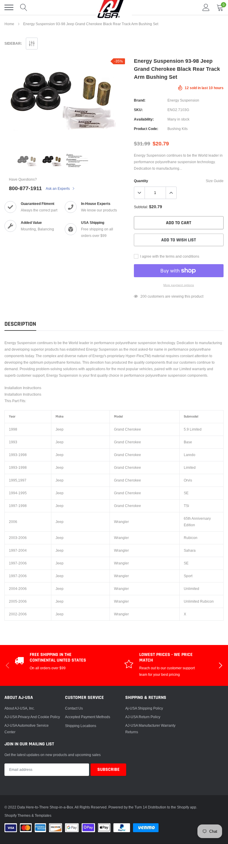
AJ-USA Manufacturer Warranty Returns (150, 728)
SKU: (138, 109)
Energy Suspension (183, 100)
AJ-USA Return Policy (142, 717)
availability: (144, 119)
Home (9, 24)
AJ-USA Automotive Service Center (26, 728)
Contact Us (74, 708)
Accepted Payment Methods (87, 717)
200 (143, 296)
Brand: (139, 100)
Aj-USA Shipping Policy (144, 708)
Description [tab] (20, 324)
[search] (23, 7)
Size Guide (215, 181)
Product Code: (146, 128)
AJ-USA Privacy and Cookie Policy (32, 717)
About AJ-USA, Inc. (19, 708)
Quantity (141, 181)
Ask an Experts (58, 188)
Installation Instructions (22, 388)
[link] (27, 161)
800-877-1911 (25, 188)
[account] (206, 7)
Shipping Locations (80, 725)
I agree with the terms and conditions (169, 256)
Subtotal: (141, 207)
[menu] (8, 7)
